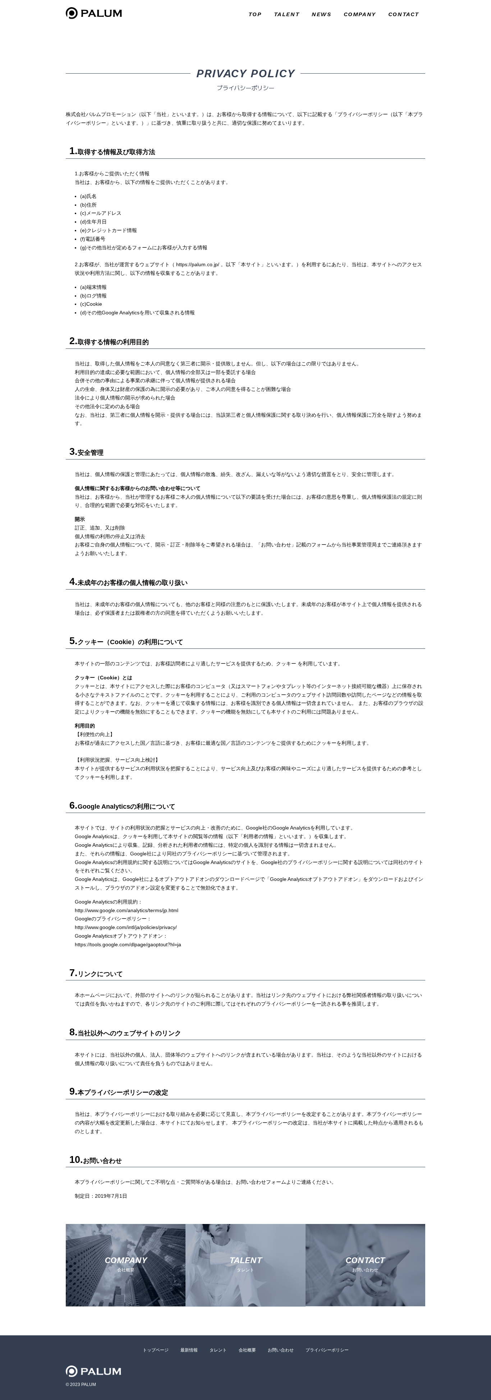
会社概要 (247, 1350)
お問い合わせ (281, 1350)
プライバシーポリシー (327, 1350)
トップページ (156, 1350)
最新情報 (189, 1350)
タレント (218, 1350)
